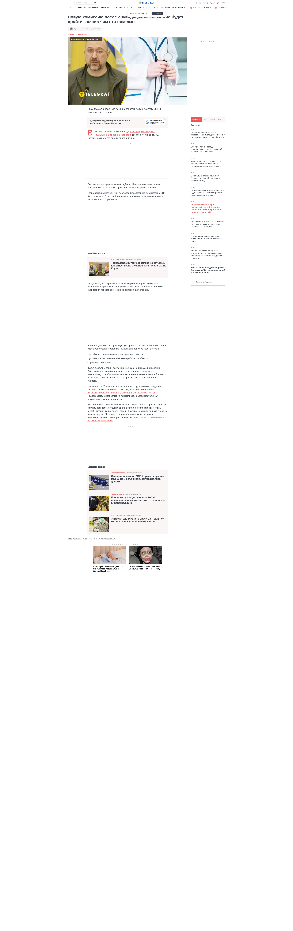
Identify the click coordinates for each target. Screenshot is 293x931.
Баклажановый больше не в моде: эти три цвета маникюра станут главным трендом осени (207, 224)
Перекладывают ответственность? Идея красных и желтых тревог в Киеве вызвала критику (207, 192)
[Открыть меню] (69, 3)
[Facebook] (196, 2)
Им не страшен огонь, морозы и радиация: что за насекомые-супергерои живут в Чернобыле (206, 163)
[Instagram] (214, 2)
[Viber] (200, 3)
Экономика (223, 8)
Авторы (196, 8)
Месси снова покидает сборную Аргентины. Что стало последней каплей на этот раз (208, 270)
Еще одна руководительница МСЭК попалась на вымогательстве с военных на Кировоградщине (138, 500)
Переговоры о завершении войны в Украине (89, 8)
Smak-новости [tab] (209, 119)
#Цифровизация (108, 539)
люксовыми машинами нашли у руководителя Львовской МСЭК (121, 392)
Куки (145, 13)
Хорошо (158, 13)
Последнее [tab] (196, 119)
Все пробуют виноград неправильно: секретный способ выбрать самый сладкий (206, 149)
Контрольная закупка (124, 8)
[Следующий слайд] (226, 8)
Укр (223, 3)
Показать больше (204, 282)
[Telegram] (204, 2)
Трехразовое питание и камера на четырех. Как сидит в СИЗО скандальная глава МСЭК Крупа (138, 266)
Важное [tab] (221, 119)
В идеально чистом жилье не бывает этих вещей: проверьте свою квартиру (205, 178)
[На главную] (146, 3)
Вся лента (195, 125)
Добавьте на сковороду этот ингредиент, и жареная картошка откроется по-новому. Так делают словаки (207, 254)
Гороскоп (208, 8)
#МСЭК (97, 539)
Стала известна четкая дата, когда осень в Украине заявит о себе (207, 238)
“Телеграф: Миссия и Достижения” (169, 8)
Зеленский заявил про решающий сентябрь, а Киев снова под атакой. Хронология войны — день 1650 (206, 208)
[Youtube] (207, 3)
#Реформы (87, 539)
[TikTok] (218, 3)
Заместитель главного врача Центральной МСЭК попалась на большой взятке (137, 520)
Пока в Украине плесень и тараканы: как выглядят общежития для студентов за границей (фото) (208, 134)
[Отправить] (95, 3)
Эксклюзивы (143, 8)
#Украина (77, 539)
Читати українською (77, 34)
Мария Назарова (79, 29)
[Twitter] (211, 2)
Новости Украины (117, 259)
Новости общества (118, 473)
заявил (100, 184)
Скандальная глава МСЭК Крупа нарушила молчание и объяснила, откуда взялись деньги (137, 479)
